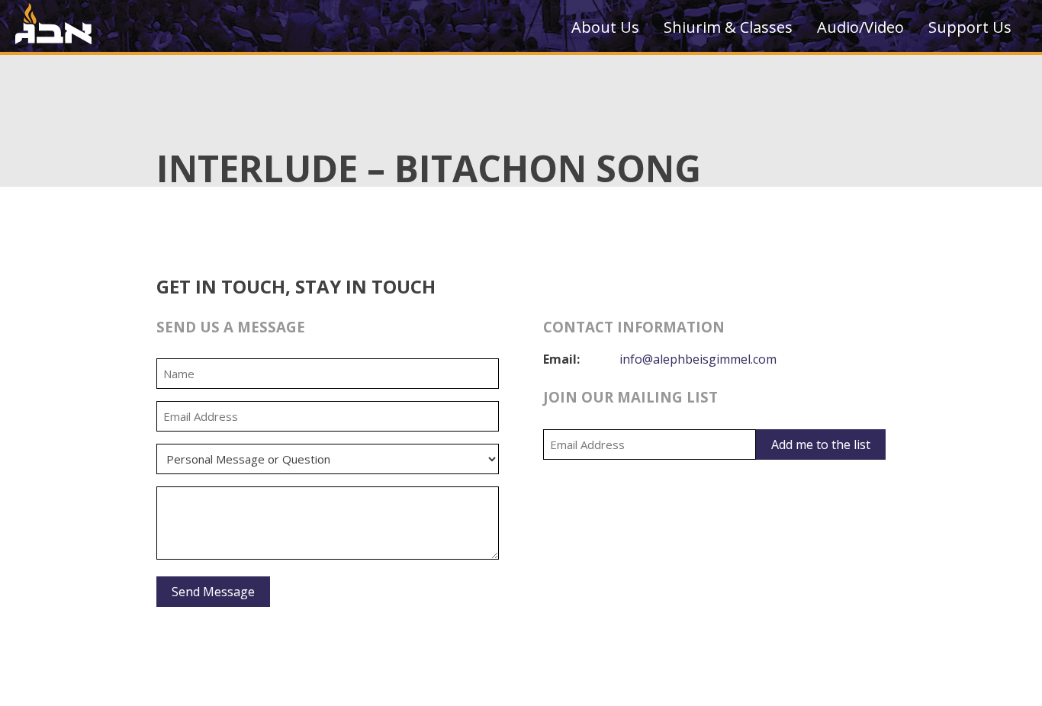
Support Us (969, 27)
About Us (605, 27)
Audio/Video (860, 27)
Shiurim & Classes (728, 27)
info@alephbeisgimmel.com (698, 359)
